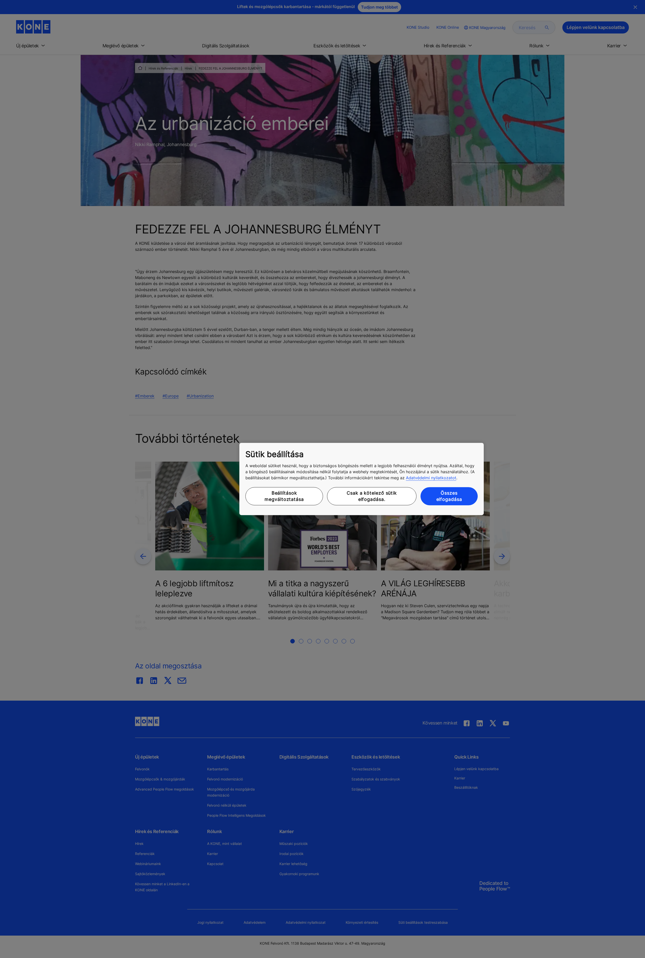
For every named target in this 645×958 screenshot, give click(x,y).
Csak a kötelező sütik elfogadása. (372, 496)
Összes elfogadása (449, 496)
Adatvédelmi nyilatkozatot (431, 477)
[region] (361, 479)
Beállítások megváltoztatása (284, 496)
